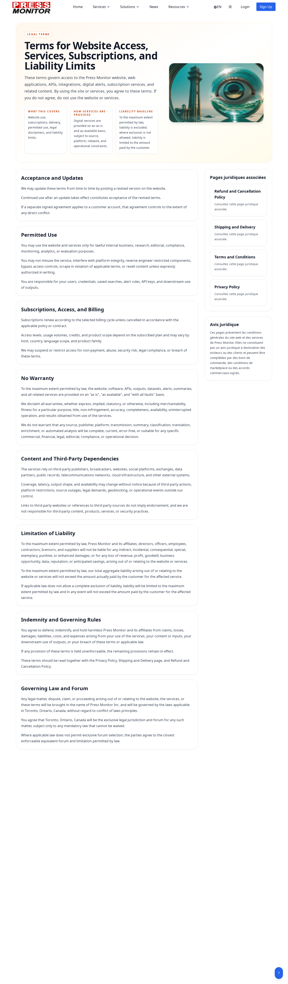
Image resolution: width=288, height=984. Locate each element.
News (153, 6)
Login (245, 6)
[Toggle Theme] (230, 7)
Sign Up (266, 6)
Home (78, 6)
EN (219, 6)
